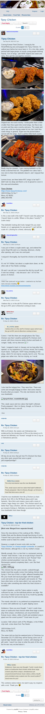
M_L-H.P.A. (9, 291)
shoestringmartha (11, 235)
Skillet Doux (10, 311)
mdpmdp (3, 418)
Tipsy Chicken (8, 19)
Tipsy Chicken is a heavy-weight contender (17, 546)
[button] (28, 27)
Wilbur (10, 515)
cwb (2, 443)
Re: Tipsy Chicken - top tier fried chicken (19, 657)
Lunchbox (9, 203)
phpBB (16, 709)
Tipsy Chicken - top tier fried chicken (17, 523)
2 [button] (25, 27)
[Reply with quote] (34, 33)
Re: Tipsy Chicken (9, 210)
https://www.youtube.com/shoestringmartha (16, 285)
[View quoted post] (20, 327)
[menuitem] (6, 11)
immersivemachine (12, 31)
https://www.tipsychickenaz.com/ (14, 191)
